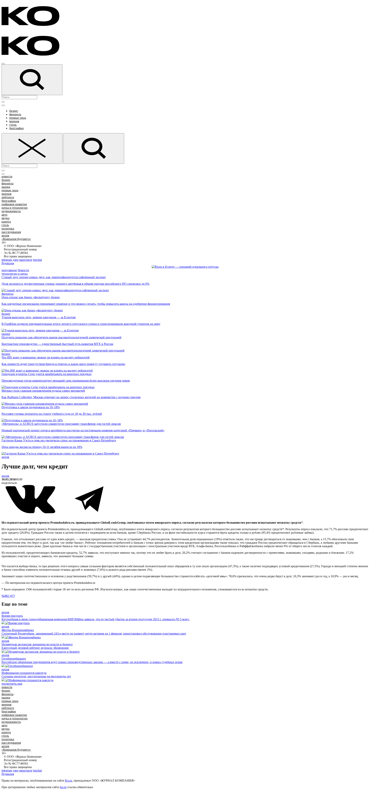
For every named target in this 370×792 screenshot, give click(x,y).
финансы (15, 114)
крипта (6, 221)
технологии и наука (15, 273)
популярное (9, 270)
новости (7, 176)
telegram (7, 259)
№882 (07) (8, 596)
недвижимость (11, 211)
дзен (15, 259)
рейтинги (8, 197)
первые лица (17, 117)
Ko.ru (68, 780)
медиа (5, 218)
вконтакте (25, 259)
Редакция (8, 263)
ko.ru (63, 787)
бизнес (13, 110)
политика (8, 228)
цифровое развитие (14, 204)
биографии (16, 128)
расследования (11, 232)
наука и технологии (15, 207)
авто (4, 214)
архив (5, 235)
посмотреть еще (12, 683)
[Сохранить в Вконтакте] (31, 512)
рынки (6, 186)
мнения (14, 121)
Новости (23, 270)
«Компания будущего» (16, 239)
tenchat (37, 259)
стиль (13, 124)
